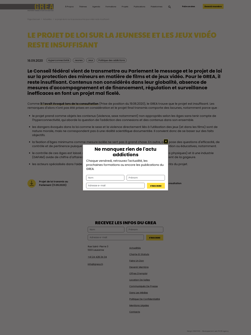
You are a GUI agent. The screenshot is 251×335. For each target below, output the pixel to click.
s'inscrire (156, 185)
